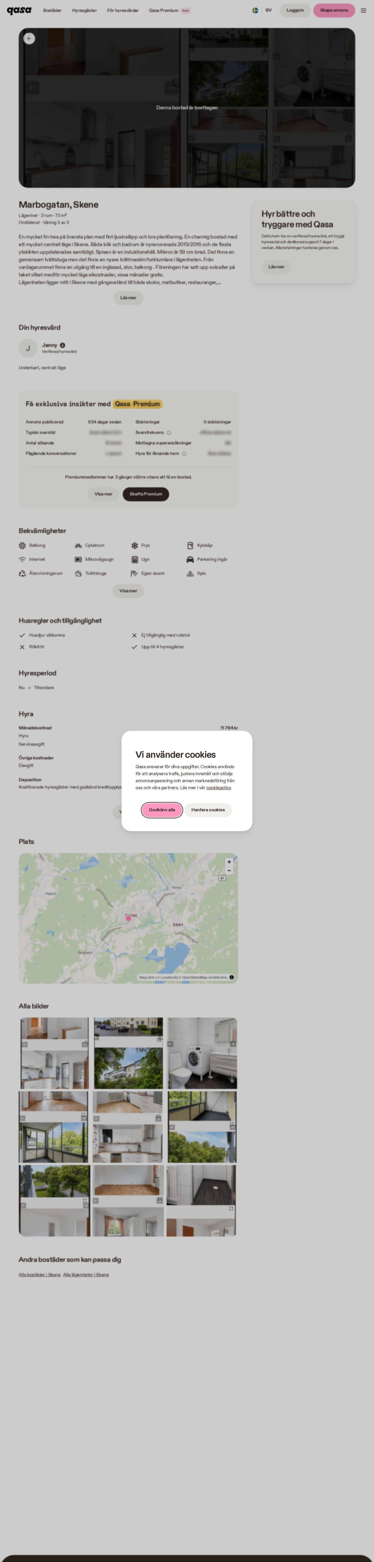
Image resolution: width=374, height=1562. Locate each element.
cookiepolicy (218, 788)
